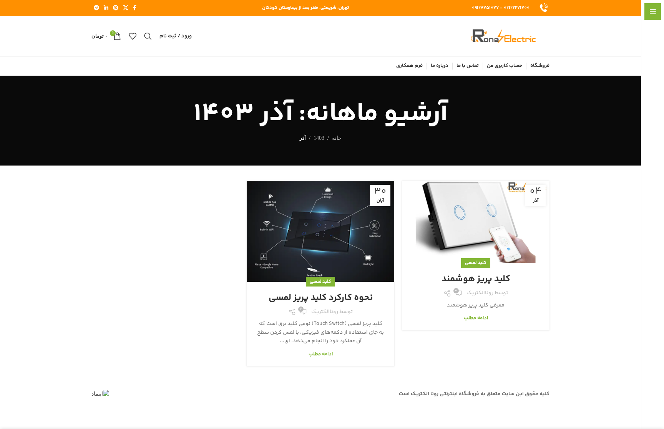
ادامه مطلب (476, 318)
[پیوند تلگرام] (96, 8)
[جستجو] (148, 36)
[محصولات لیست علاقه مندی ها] (132, 36)
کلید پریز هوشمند (476, 279)
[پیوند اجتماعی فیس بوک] (135, 8)
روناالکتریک (479, 293)
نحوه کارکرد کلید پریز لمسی (321, 298)
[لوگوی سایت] (543, 8)
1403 (319, 138)
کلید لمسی (475, 263)
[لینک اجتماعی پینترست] (116, 8)
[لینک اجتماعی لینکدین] (106, 8)
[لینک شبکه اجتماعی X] (126, 8)
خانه (337, 138)
